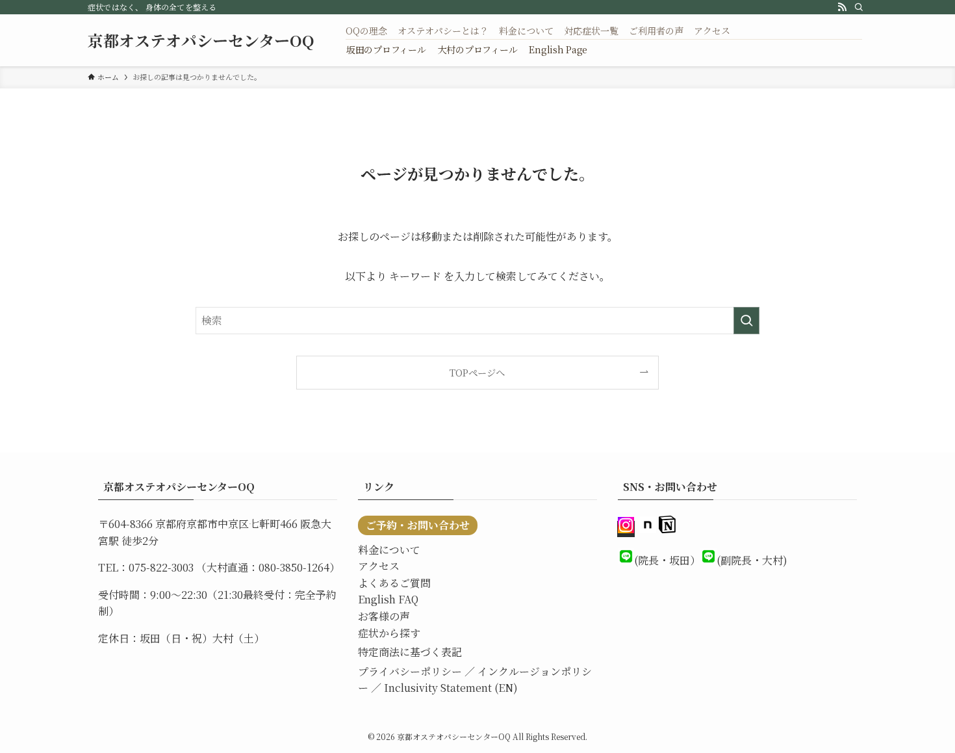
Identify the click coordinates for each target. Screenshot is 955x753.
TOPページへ (477, 372)
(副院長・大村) (752, 560)
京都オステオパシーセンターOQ (201, 40)
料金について (389, 549)
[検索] (858, 7)
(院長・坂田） (667, 560)
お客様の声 (384, 616)
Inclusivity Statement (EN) (451, 687)
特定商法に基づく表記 (410, 651)
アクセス (379, 566)
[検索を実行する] (746, 320)
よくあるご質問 (394, 582)
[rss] (842, 7)
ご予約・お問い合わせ (418, 525)
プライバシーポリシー (410, 671)
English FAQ (388, 599)
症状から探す (389, 633)
